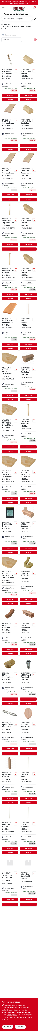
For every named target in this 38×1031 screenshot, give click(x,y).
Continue (7, 1027)
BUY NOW (10, 99)
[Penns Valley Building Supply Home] (19, 9)
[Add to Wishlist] (15, 70)
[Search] (30, 18)
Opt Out (20, 1027)
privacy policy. (12, 1015)
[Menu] (3, 8)
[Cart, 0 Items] (34, 8)
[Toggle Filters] (35, 39)
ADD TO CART (10, 95)
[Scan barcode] (35, 18)
